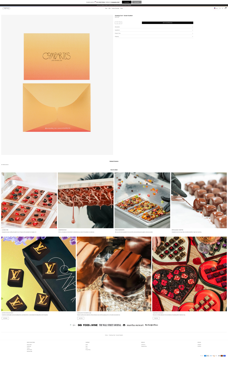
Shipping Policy (144, 346)
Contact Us (143, 344)
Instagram (199, 344)
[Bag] (225, 8)
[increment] (121, 23)
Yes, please (126, 2)
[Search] (220, 8)
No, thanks (137, 2)
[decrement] (116, 23)
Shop (106, 8)
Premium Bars (29, 344)
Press (86, 346)
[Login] (222, 8)
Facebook (199, 346)
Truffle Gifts (29, 346)
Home (106, 335)
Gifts (110, 8)
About (121, 8)
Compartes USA (115, 2)
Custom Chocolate (115, 8)
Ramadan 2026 (29, 351)
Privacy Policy (88, 349)
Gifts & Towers (29, 349)
